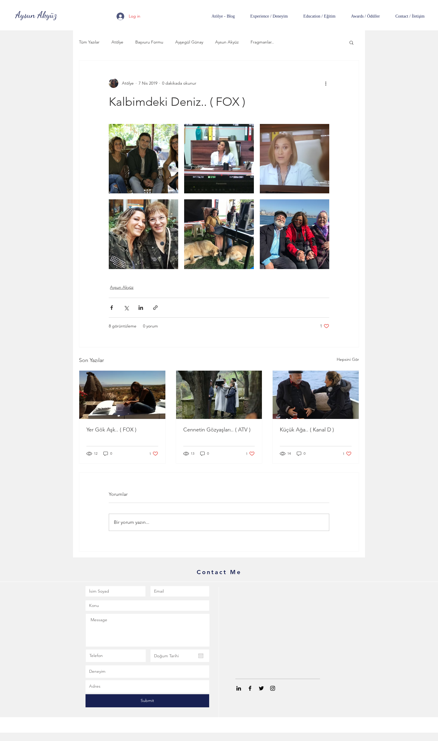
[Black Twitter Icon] (261, 688)
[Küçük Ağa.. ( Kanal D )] (316, 395)
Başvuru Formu (149, 42)
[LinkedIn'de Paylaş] (141, 307)
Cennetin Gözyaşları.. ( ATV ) (217, 429)
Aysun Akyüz (227, 42)
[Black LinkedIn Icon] (238, 688)
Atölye (117, 42)
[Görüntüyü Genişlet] (143, 158)
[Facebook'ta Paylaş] (111, 307)
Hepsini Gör (348, 359)
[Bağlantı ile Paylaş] (155, 307)
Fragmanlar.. (262, 42)
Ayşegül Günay (189, 42)
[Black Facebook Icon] (250, 688)
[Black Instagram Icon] (272, 688)
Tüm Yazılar (89, 42)
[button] (351, 42)
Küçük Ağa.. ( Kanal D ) (307, 429)
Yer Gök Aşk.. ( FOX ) (111, 429)
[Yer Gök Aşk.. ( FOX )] (122, 395)
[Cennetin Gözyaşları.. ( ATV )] (219, 395)
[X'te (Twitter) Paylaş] (126, 307)
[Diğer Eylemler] (325, 83)
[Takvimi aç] (200, 655)
